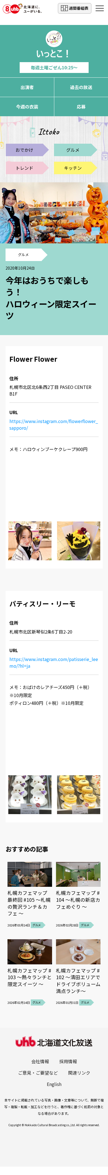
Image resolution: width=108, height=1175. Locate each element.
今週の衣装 (27, 106)
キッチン (73, 167)
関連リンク (79, 1072)
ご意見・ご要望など (38, 1072)
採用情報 (68, 1061)
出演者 (27, 87)
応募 (81, 106)
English (54, 1084)
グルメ (72, 149)
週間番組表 (78, 8)
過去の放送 (81, 87)
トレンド (24, 167)
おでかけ (24, 149)
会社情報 (40, 1061)
